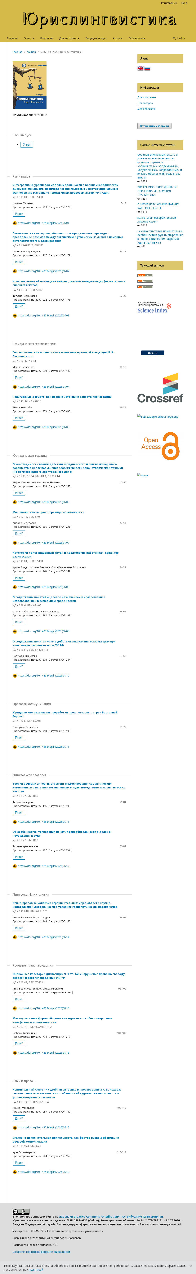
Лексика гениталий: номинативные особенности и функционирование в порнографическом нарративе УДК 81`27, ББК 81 (160, 236)
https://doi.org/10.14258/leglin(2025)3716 (43, 1052)
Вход (184, 3)
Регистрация (169, 3)
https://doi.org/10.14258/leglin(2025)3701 (43, 223)
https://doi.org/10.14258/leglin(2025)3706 (43, 502)
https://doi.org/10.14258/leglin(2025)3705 (43, 427)
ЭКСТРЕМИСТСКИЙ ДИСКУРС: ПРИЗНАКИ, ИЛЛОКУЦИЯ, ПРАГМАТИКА (157, 190)
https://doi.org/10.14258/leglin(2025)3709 (43, 631)
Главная (12, 38)
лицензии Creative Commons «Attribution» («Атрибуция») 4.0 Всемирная (111, 1216)
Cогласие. (19, 1252)
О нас (28, 38)
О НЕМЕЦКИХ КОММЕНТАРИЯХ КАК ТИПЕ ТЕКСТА (158, 206)
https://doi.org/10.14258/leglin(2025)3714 (43, 937)
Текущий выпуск (96, 38)
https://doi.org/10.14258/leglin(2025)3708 (43, 587)
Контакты (46, 38)
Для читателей (146, 97)
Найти (180, 38)
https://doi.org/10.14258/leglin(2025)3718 (43, 1172)
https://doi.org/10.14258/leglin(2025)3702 (43, 271)
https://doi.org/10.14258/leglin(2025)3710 (43, 675)
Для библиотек (146, 108)
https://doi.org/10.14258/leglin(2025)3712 (43, 866)
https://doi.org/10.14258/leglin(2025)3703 (43, 315)
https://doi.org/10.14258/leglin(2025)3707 (43, 542)
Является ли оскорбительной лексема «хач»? (156, 219)
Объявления (137, 38)
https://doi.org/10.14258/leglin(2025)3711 (43, 746)
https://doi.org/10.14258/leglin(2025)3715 (43, 1008)
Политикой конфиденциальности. (48, 1252)
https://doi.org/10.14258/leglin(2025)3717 (43, 1127)
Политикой (36, 1269)
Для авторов (68, 38)
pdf (28, 144)
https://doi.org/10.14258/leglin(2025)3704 (43, 386)
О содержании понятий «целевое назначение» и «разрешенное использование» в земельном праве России (59, 601)
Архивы (117, 38)
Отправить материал (154, 126)
